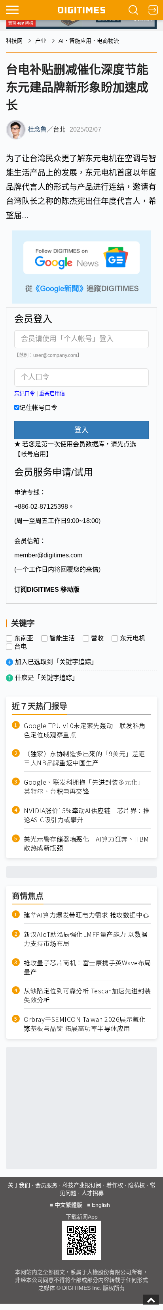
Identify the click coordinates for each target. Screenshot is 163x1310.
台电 (20, 647)
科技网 (14, 41)
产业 (40, 41)
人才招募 (93, 1193)
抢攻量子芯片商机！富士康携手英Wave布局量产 (87, 967)
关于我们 (19, 1185)
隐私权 (136, 1185)
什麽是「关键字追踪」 (46, 677)
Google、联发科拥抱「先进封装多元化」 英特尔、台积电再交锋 (86, 787)
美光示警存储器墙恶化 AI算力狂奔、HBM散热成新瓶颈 (86, 843)
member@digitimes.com (48, 555)
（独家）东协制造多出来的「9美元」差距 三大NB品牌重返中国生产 (87, 758)
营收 (97, 638)
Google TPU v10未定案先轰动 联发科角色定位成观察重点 (85, 730)
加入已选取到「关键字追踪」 (56, 662)
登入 (81, 430)
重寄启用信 (52, 393)
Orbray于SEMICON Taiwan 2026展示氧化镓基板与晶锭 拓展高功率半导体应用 (85, 1024)
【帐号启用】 (33, 454)
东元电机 (132, 638)
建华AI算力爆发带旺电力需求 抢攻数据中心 (86, 914)
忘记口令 (24, 393)
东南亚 (23, 638)
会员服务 (46, 1185)
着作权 (114, 1185)
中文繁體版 (68, 1205)
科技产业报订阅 (82, 1185)
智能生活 (62, 638)
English (101, 1205)
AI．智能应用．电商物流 (89, 41)
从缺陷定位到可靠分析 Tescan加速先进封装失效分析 (87, 995)
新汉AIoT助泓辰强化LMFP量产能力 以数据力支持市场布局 (86, 939)
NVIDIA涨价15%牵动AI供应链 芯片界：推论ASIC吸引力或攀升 (87, 815)
